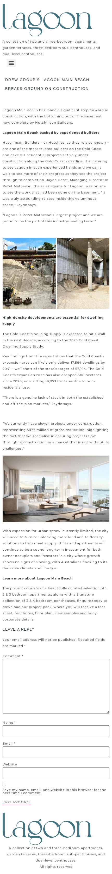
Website (10, 764)
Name (9, 722)
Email (9, 743)
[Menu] (11, 63)
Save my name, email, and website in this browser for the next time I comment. (54, 791)
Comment (13, 656)
